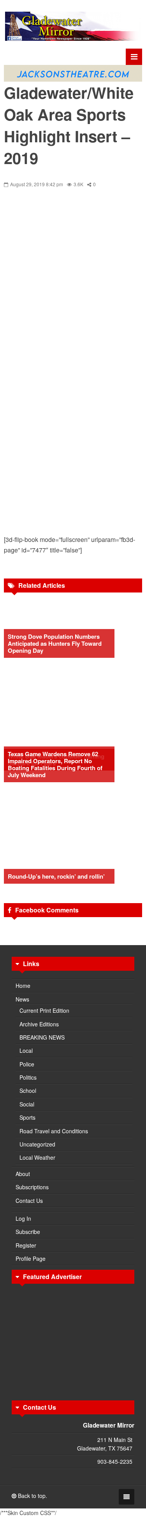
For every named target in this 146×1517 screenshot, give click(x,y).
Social (26, 1104)
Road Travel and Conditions (53, 1131)
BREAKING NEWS (42, 1037)
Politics (28, 1077)
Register (26, 1245)
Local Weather (37, 1157)
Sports (27, 1117)
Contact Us (29, 1200)
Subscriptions (32, 1187)
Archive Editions (39, 1024)
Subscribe (28, 1232)
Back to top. (31, 1496)
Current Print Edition (44, 1010)
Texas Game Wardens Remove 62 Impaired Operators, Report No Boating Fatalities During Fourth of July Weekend (55, 764)
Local (26, 1050)
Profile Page (31, 1258)
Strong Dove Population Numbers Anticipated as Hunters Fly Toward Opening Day (55, 643)
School (27, 1090)
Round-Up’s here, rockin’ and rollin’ (56, 876)
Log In (23, 1218)
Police (26, 1064)
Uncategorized (37, 1144)
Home (23, 985)
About (23, 1174)
